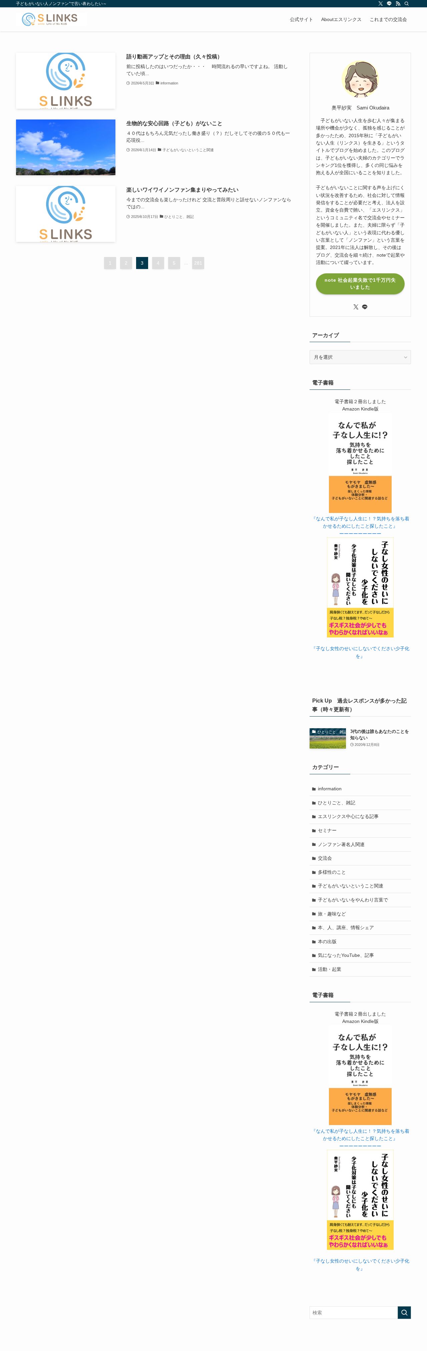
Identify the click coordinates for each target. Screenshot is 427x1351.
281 (198, 263)
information (330, 788)
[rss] (398, 3)
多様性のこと (332, 872)
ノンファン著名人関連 (341, 844)
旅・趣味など (332, 913)
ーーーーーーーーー (360, 533)
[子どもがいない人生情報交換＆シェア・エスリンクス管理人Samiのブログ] (51, 19)
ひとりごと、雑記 (336, 802)
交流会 (325, 858)
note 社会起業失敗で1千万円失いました (360, 283)
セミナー (327, 830)
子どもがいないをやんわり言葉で (353, 899)
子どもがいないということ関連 (350, 885)
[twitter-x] (380, 3)
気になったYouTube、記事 (346, 955)
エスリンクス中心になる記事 (348, 816)
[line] (389, 3)
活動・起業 (329, 969)
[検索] (406, 3)
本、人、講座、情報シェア (346, 927)
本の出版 (327, 941)
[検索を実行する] (404, 1312)
